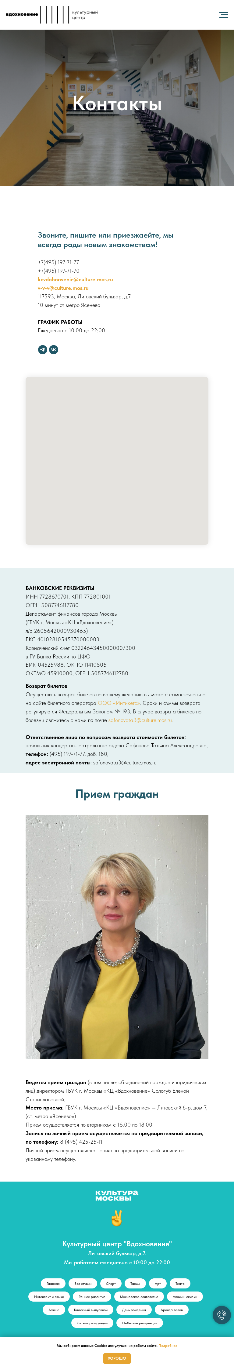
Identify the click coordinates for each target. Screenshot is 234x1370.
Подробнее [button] (167, 1345)
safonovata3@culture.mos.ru (140, 1248)
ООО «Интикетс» (119, 1231)
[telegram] (42, 878)
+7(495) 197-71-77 (58, 791)
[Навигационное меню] (223, 15)
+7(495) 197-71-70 (59, 799)
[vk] (53, 878)
